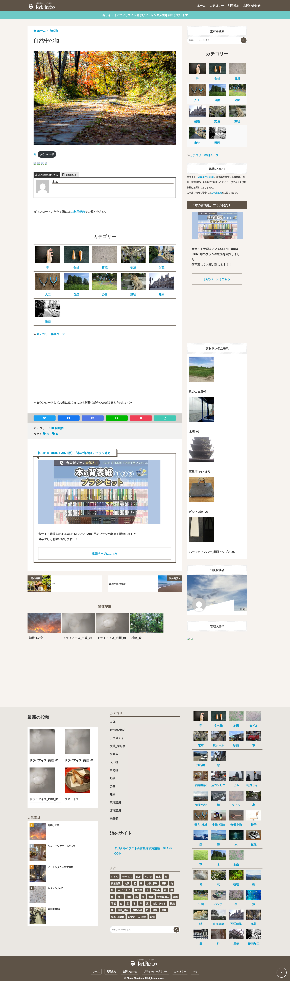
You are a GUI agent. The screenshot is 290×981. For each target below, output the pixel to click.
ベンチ (148, 876)
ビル (138, 876)
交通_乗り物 (118, 746)
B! (92, 418)
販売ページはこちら (105, 553)
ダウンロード (47, 154)
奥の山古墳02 (197, 391)
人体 (112, 722)
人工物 (114, 762)
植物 (129, 896)
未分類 (114, 818)
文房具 (156, 890)
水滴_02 (194, 431)
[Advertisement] (105, 371)
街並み (114, 754)
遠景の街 (137, 910)
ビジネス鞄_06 (198, 512)
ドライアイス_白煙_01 (44, 799)
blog (195, 971)
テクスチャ (117, 738)
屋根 (164, 883)
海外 (151, 896)
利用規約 (233, 5)
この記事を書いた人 (48, 174)
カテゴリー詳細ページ (50, 334)
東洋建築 (115, 802)
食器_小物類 (117, 916)
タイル (114, 876)
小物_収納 (152, 883)
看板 (113, 903)
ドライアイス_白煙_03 (44, 760)
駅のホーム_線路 (137, 916)
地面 (127, 883)
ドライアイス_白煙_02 (79, 760)
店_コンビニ (124, 890)
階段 (155, 910)
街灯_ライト (159, 903)
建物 (112, 794)
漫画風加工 (163, 896)
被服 (172, 903)
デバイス (127, 876)
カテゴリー (217, 5)
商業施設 (115, 883)
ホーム (201, 5)
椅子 (120, 896)
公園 (112, 786)
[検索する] (244, 40)
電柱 (164, 910)
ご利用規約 (78, 211)
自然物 (53, 31)
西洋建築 (115, 810)
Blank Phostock (206, 176)
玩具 (175, 896)
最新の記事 (71, 174)
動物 (112, 778)
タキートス (72, 799)
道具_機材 (123, 910)
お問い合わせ (251, 5)
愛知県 (138, 890)
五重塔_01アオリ (200, 471)
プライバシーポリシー (155, 971)
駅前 (152, 916)
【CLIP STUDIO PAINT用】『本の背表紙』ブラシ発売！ (74, 453)
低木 (158, 876)
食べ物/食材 (117, 730)
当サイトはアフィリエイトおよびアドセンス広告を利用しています (145, 15)
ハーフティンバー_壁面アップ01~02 (212, 552)
